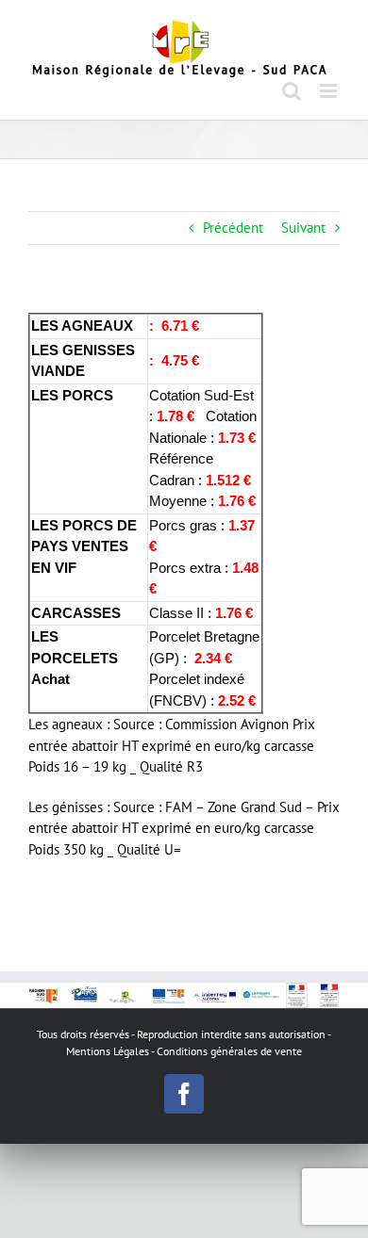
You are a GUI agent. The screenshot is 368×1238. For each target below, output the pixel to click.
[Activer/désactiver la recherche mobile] (291, 91)
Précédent (233, 227)
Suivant (303, 227)
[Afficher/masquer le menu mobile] (330, 91)
